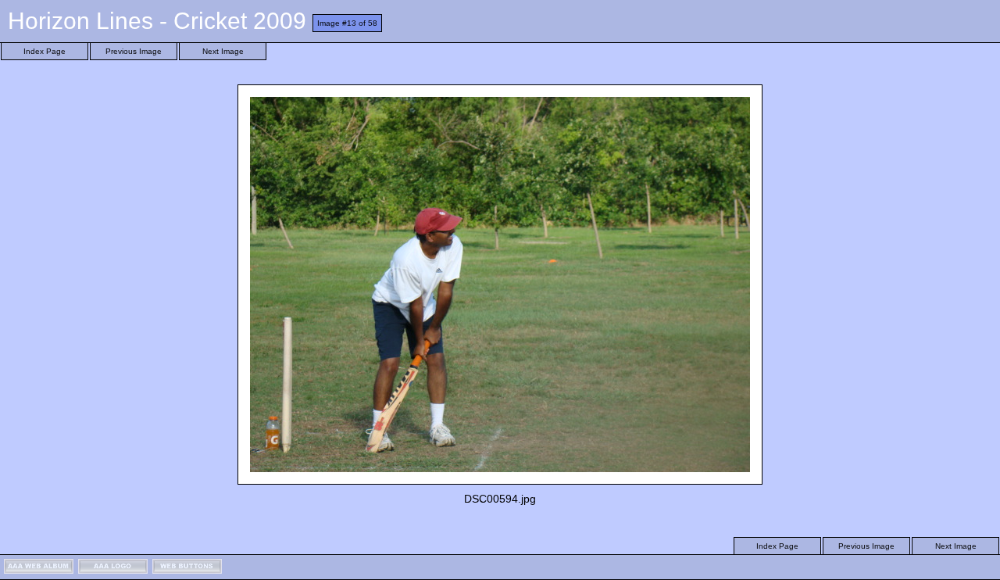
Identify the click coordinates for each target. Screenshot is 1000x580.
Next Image (223, 51)
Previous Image (133, 51)
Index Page (44, 51)
